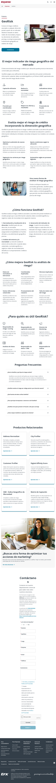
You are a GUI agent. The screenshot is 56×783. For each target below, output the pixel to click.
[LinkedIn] (54, 763)
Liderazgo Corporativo (39, 748)
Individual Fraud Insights (28, 751)
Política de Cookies (41, 761)
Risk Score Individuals (16, 747)
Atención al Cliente (49, 748)
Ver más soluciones (8, 564)
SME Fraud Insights (27, 753)
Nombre (23, 628)
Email (22, 654)
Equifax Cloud (37, 750)
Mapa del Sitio (3, 761)
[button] (47, 2)
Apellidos (23, 634)
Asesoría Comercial (49, 745)
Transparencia (4, 764)
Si (23, 625)
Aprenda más (7, 451)
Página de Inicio (4, 746)
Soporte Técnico (49, 747)
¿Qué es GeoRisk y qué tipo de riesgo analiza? (19, 372)
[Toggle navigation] (54, 2)
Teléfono (23, 660)
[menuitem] (47, 2)
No (29, 625)
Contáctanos (10, 49)
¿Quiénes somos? (38, 746)
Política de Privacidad (22, 761)
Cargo (22, 641)
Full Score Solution (15, 750)
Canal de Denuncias (32, 761)
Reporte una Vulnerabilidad (13, 764)
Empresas (7, 6)
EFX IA (36, 752)
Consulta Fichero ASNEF (5, 748)
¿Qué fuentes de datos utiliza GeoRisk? (18, 394)
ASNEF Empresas (26, 746)
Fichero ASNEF (15, 745)
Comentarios (23, 668)
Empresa (23, 647)
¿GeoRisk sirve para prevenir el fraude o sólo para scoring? (23, 406)
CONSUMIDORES (31, 608)
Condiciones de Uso (12, 761)
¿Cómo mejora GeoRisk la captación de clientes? (20, 413)
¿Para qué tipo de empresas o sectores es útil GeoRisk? (22, 400)
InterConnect (14, 748)
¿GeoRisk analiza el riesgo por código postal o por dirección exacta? (25, 388)
